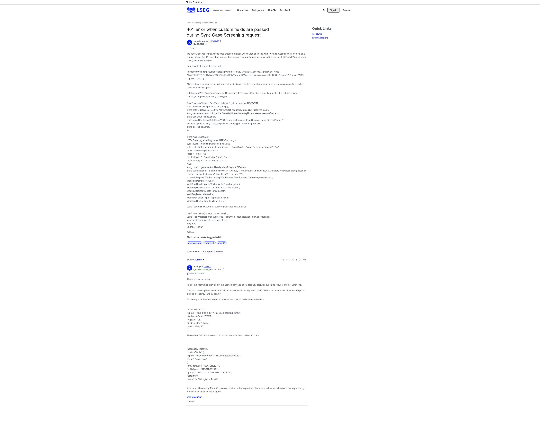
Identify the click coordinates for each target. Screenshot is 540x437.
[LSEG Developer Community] (209, 10)
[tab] (193, 251)
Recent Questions (320, 37)
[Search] (324, 10)
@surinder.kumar (195, 273)
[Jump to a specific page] (304, 259)
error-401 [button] (221, 243)
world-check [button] (209, 243)
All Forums (317, 33)
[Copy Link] (206, 44)
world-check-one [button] (194, 243)
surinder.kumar (201, 41)
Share (190, 232)
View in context (194, 396)
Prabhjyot (198, 266)
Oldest (199, 259)
